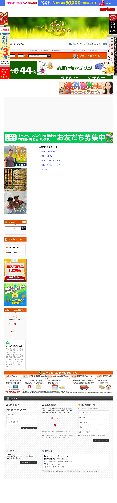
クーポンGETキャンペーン (51, 160)
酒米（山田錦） (47, 156)
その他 (44, 169)
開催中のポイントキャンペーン (52, 165)
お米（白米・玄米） (49, 151)
